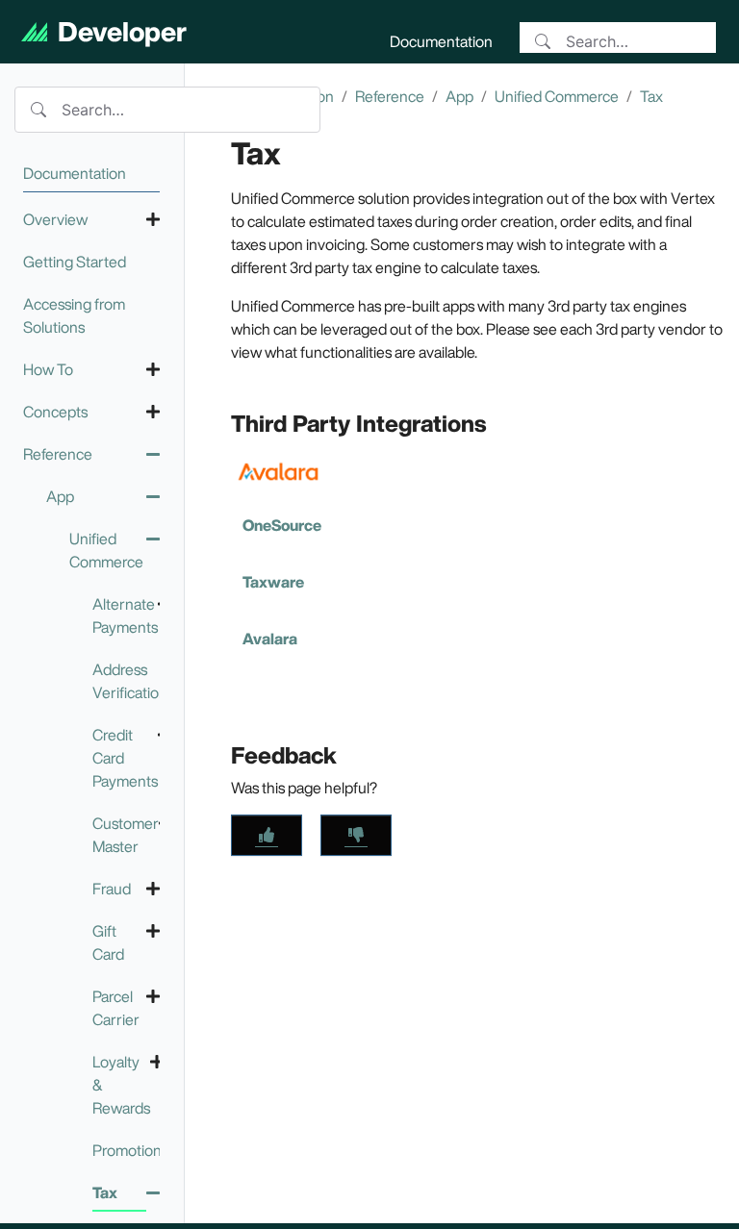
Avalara (269, 638)
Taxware (273, 581)
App (459, 96)
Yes (266, 835)
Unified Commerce (557, 96)
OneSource (281, 525)
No (356, 835)
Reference (389, 96)
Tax (651, 96)
